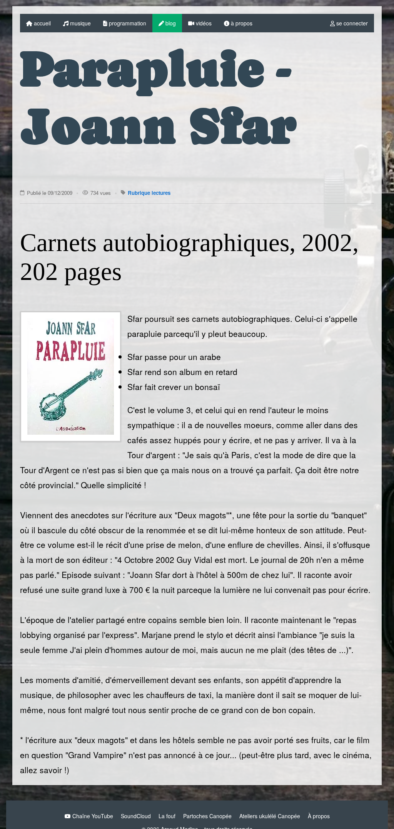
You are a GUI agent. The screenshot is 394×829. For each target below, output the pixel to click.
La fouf (167, 816)
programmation (126, 23)
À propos (319, 816)
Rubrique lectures (149, 192)
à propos (240, 23)
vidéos (203, 23)
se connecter (351, 23)
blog (170, 23)
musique (79, 23)
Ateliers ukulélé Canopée (269, 816)
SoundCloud (136, 816)
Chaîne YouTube (92, 816)
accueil (41, 23)
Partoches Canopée (207, 816)
